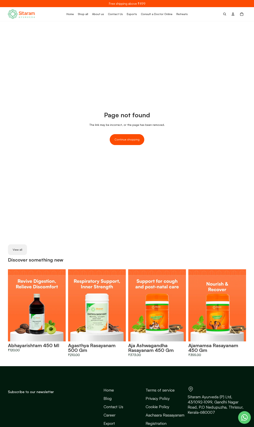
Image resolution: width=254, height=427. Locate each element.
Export (109, 423)
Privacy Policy (158, 398)
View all (17, 249)
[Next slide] (60, 305)
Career (109, 415)
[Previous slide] (14, 305)
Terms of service (160, 390)
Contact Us (113, 406)
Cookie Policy (157, 406)
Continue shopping (127, 139)
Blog (108, 398)
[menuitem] (70, 14)
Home (109, 390)
